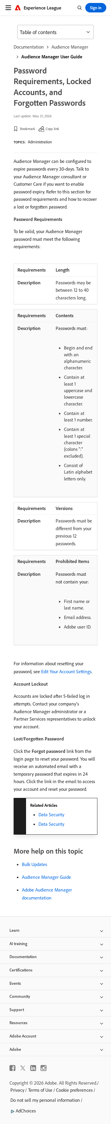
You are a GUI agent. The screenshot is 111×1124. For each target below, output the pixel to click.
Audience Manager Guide (46, 877)
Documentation (29, 47)
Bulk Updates (34, 864)
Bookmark (27, 128)
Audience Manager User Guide (51, 57)
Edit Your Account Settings (66, 671)
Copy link (52, 128)
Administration (40, 142)
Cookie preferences (74, 1090)
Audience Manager (70, 47)
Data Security (51, 814)
